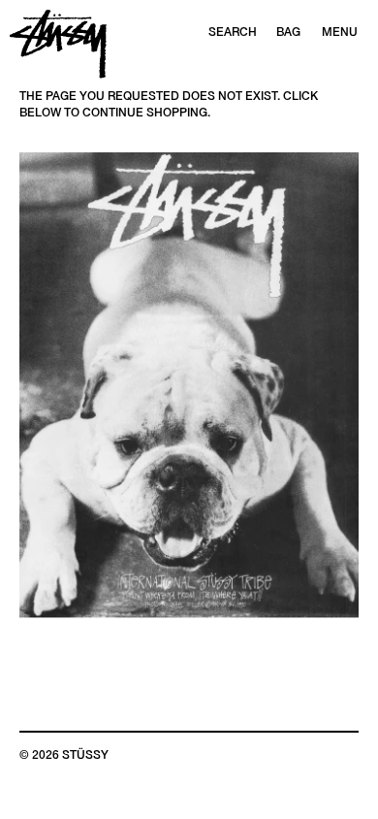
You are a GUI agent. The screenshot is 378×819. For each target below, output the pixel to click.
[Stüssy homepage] (58, 44)
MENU (340, 32)
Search (232, 32)
